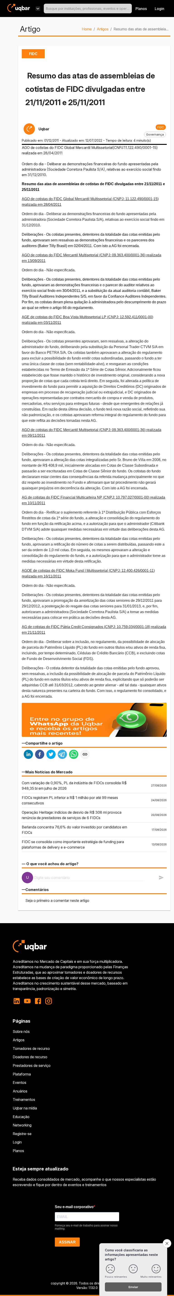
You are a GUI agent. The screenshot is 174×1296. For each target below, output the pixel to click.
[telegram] (62, 755)
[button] (161, 127)
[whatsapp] (73, 755)
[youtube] (27, 1001)
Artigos (103, 29)
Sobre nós (21, 1031)
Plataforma (22, 1074)
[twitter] (51, 755)
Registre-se (22, 1133)
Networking (22, 1125)
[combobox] (88, 8)
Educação (21, 1116)
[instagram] (48, 1001)
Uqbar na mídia (25, 1108)
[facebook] (39, 755)
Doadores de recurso (30, 1057)
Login (17, 1142)
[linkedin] (28, 755)
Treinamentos (24, 1099)
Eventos (19, 1082)
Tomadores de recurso (31, 1048)
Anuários (20, 1091)
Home (87, 29)
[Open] (129, 8)
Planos (141, 8)
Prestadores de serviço (32, 1065)
